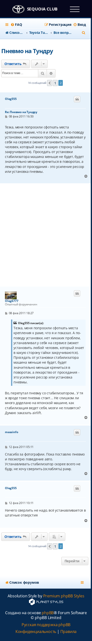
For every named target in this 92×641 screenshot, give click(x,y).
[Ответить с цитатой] (77, 99)
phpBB (48, 612)
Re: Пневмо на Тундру (21, 112)
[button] (49, 83)
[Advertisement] (46, 235)
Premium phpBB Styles (63, 596)
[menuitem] (16, 25)
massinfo (11, 432)
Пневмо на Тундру (27, 51)
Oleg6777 (11, 301)
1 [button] (55, 83)
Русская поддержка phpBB (46, 624)
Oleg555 (11, 99)
